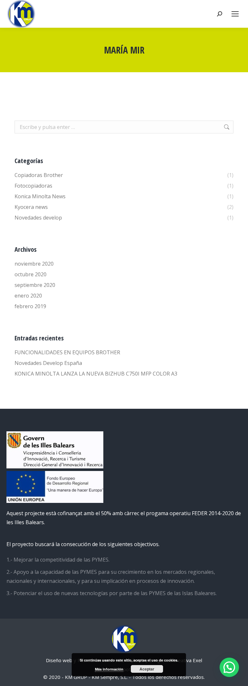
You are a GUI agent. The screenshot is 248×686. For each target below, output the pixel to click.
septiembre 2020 (35, 285)
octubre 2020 (30, 274)
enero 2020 (28, 295)
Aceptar (147, 669)
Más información (109, 669)
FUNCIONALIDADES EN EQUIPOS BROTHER (67, 352)
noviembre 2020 (34, 263)
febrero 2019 (30, 306)
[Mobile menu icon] (235, 13)
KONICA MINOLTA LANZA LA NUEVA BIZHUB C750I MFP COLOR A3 (96, 373)
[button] (229, 667)
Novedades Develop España (48, 363)
